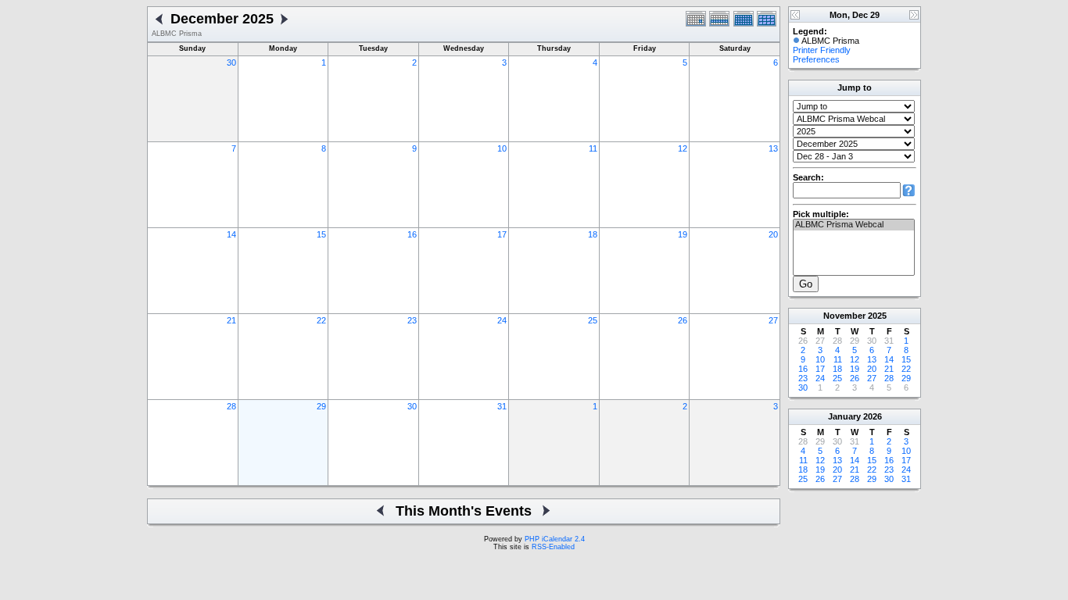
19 (682, 234)
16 (412, 234)
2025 (877, 315)
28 (231, 406)
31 (502, 406)
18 (592, 234)
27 (773, 320)
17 (502, 234)
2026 (872, 416)
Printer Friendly (822, 50)
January (844, 416)
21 (231, 320)
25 (592, 320)
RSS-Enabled (553, 547)
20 (773, 234)
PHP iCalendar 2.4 (555, 539)
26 (682, 320)
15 (321, 234)
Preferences (816, 59)
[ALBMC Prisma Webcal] (854, 225)
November (844, 315)
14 (231, 234)
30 (231, 62)
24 (502, 320)
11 (593, 148)
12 (682, 148)
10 (502, 148)
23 (412, 320)
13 (773, 148)
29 (321, 406)
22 (321, 320)
